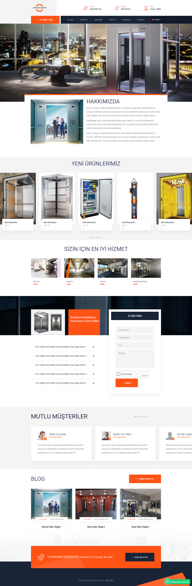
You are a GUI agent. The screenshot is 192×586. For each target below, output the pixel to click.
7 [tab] (99, 237)
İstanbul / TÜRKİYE (155, 9)
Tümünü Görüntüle (146, 479)
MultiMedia (141, 19)
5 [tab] (96, 237)
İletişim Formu (46, 19)
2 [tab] (92, 237)
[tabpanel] (57, 203)
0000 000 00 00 (125, 9)
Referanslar (126, 19)
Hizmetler (112, 19)
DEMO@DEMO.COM (95, 9)
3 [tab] (93, 237)
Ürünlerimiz (98, 19)
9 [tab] (146, 416)
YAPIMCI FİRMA (109, 580)
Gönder (128, 383)
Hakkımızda (84, 19)
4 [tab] (95, 237)
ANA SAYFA (70, 19)
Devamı (35, 284)
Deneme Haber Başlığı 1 (51, 526)
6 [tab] (98, 237)
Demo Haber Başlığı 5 (140, 526)
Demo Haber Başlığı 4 (96, 526)
